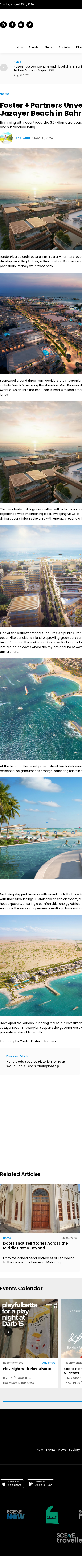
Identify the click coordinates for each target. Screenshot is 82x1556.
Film (79, 47)
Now (20, 47)
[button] (4, 67)
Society (64, 47)
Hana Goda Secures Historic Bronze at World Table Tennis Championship (35, 1064)
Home (4, 94)
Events (34, 47)
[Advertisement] (41, 1122)
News (49, 47)
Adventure (48, 1362)
